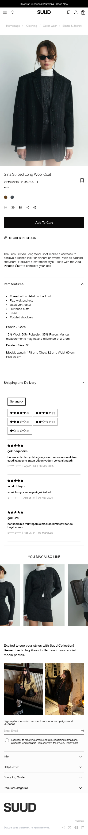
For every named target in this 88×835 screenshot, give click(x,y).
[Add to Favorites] (82, 180)
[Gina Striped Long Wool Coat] (6, 197)
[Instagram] (63, 827)
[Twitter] (70, 827)
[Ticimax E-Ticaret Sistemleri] (79, 821)
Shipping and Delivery (20, 382)
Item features (13, 284)
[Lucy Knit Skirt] (44, 595)
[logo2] (33, 807)
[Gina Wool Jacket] (12, 197)
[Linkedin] (82, 827)
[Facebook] (76, 827)
